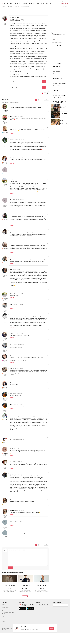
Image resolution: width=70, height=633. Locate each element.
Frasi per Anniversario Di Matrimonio (61, 95)
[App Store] (22, 609)
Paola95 (11, 231)
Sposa (34, 3)
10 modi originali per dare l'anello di (63, 115)
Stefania (12, 499)
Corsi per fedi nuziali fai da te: (63, 107)
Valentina (12, 139)
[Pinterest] (42, 605)
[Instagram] (45, 605)
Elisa (11, 157)
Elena (11, 415)
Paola (11, 293)
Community (48, 3)
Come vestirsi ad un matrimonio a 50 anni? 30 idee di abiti (25, 587)
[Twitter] (40, 605)
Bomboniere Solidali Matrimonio (60, 80)
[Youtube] (47, 605)
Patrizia (11, 315)
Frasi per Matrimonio (57, 93)
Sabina (11, 355)
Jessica (11, 127)
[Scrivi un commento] (27, 558)
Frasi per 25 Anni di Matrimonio (60, 97)
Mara (11, 393)
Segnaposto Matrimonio (57, 73)
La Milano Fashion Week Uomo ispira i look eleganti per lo (10, 587)
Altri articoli (25, 596)
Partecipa (51, 628)
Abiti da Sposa (56, 76)
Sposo (38, 3)
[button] (42, 94)
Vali (11, 269)
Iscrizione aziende (5, 618)
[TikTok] (50, 605)
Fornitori (30, 3)
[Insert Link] (16, 550)
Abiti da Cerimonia (56, 88)
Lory (11, 333)
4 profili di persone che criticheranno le (63, 122)
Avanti (46, 99)
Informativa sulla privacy (6, 609)
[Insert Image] (20, 550)
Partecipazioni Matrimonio (58, 85)
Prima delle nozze (16, 6)
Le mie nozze (17, 3)
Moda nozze (56, 39)
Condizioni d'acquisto (5, 607)
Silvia (11, 116)
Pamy (11, 304)
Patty (11, 382)
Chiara (11, 474)
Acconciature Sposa (57, 66)
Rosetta (11, 244)
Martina (11, 258)
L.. (10, 437)
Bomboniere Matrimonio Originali (60, 83)
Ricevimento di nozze (58, 42)
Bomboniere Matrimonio (57, 78)
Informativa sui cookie (5, 610)
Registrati (66, 3)
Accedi (62, 3)
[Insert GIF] (24, 550)
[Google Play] (30, 609)
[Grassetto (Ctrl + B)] (9, 550)
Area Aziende (65, 1)
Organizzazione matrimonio (59, 34)
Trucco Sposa (56, 90)
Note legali (4, 605)
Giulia (11, 215)
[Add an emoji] (18, 550)
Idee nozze (43, 3)
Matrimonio (4, 6)
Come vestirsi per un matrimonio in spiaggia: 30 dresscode (41, 587)
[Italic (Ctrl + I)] (11, 550)
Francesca (12, 19)
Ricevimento (24, 3)
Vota (44, 81)
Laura (11, 105)
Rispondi (10, 567)
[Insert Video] (22, 550)
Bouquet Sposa (56, 68)
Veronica (12, 199)
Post (22, 6)
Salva (43, 20)
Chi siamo (3, 619)
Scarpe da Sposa (56, 71)
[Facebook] (37, 605)
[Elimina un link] (13, 550)
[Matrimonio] (8, 3)
